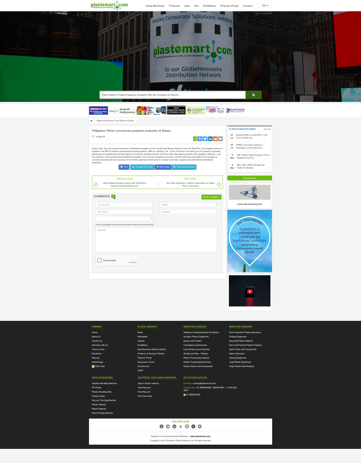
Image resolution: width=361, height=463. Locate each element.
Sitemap (95, 357)
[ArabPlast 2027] (156, 110)
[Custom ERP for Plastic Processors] (128, 110)
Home (94, 332)
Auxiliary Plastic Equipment (196, 336)
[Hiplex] (176, 110)
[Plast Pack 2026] (215, 110)
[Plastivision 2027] (235, 110)
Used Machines (155, 5)
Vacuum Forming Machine (104, 400)
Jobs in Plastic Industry (148, 383)
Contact (247, 5)
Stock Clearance (237, 353)
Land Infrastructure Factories (196, 349)
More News (164, 166)
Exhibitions (209, 5)
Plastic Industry (99, 404)
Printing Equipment (237, 336)
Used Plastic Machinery (240, 361)
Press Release (249, 178)
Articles (141, 340)
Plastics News (98, 395)
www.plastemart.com (200, 436)
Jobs (187, 5)
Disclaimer (97, 353)
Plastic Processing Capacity (196, 357)
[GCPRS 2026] (195, 110)
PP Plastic (96, 387)
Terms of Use (98, 349)
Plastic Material (99, 408)
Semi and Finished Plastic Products (245, 344)
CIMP (140, 370)
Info (196, 5)
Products (174, 5)
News (140, 332)
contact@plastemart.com (204, 383)
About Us (96, 336)
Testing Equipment (237, 357)
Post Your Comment (185, 166)
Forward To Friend (143, 166)
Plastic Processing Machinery (197, 361)
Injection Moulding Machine (104, 383)
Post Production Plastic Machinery (245, 332)
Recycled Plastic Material (241, 340)
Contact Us (97, 340)
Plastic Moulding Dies (102, 391)
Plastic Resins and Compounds (198, 366)
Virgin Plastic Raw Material (241, 366)
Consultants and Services (195, 344)
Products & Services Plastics (151, 353)
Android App (97, 361)
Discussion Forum (146, 361)
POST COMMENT (211, 197)
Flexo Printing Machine (102, 412)
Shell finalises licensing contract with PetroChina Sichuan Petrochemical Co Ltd (124, 184)
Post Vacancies (145, 395)
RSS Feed (99, 366)
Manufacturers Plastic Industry (152, 349)
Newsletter (143, 336)
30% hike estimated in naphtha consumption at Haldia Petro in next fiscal (190, 184)
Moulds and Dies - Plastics (195, 353)
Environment (143, 366)
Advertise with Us (100, 344)
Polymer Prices (229, 5)
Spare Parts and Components (243, 349)
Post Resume (144, 391)
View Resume (144, 387)
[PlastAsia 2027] (98, 110)
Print (125, 166)
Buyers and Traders (192, 340)
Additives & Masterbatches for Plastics (201, 332)
